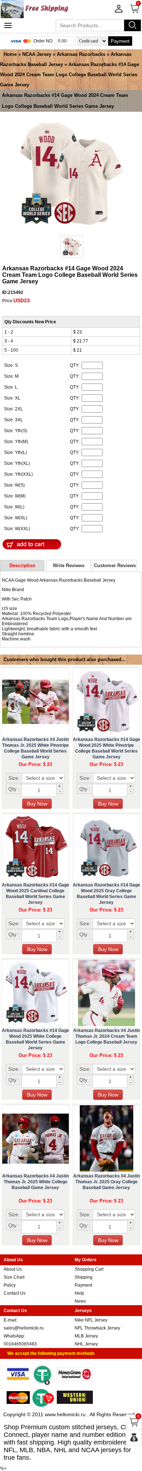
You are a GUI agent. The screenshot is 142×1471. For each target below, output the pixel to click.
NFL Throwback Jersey (97, 1328)
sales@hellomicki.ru (24, 1328)
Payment (120, 41)
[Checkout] (134, 1437)
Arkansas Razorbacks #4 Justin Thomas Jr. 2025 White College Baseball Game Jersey (35, 1181)
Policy (10, 1285)
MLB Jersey (86, 1336)
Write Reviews (68, 565)
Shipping (83, 1277)
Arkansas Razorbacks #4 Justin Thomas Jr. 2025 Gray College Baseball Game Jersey (106, 1181)
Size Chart (14, 1277)
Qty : (13, 789)
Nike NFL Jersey (91, 1320)
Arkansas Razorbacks (81, 54)
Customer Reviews (115, 565)
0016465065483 (20, 1344)
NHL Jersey (86, 1344)
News (80, 1301)
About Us (13, 1269)
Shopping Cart (89, 1269)
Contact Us (14, 1293)
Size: (14, 778)
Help (79, 1293)
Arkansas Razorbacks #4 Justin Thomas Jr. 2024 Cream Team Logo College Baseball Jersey (106, 1036)
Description (22, 565)
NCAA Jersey (36, 54)
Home (10, 54)
